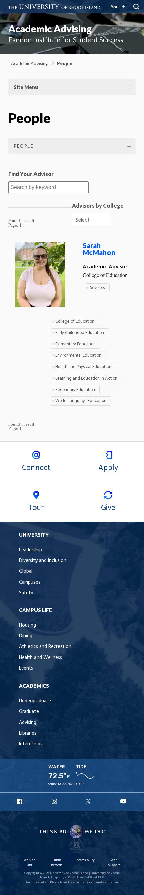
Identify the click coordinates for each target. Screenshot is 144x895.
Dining (25, 636)
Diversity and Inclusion (42, 561)
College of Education (74, 321)
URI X (89, 801)
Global (25, 571)
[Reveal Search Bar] (136, 6)
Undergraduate (35, 701)
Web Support (114, 862)
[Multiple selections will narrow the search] (104, 219)
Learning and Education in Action (86, 378)
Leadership (30, 550)
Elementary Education (75, 344)
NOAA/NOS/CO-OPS (71, 784)
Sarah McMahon (99, 248)
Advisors (97, 287)
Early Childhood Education (79, 332)
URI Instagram (55, 801)
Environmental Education (78, 355)
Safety (26, 593)
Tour (36, 508)
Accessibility (86, 860)
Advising (28, 723)
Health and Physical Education (83, 366)
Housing (27, 625)
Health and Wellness (40, 658)
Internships (30, 744)
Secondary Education (75, 389)
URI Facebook (20, 801)
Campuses (29, 582)
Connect (36, 468)
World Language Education (80, 400)
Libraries (28, 733)
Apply (108, 468)
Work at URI (29, 862)
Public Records (56, 862)
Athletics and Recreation (45, 647)
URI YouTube (123, 801)
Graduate (29, 712)
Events (26, 669)
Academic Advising (50, 28)
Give (108, 508)
